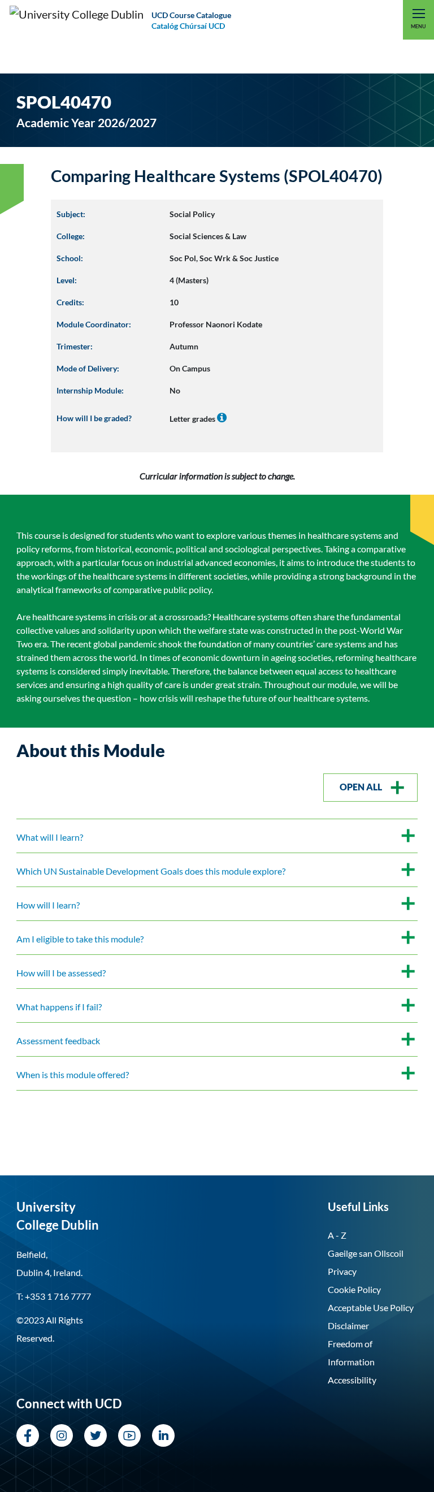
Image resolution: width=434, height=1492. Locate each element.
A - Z (337, 1235)
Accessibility (352, 1379)
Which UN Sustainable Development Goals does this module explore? (150, 871)
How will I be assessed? (61, 972)
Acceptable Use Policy (371, 1307)
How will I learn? (48, 904)
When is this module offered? (72, 1074)
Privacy (342, 1271)
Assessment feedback (58, 1040)
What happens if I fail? (59, 1006)
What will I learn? (49, 837)
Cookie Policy (354, 1289)
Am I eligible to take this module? (80, 938)
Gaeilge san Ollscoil (365, 1253)
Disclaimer (348, 1325)
